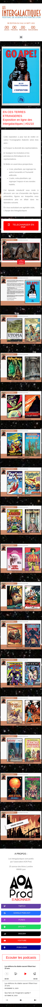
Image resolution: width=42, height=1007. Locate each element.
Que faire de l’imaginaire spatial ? (18, 993)
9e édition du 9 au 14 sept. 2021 (21, 23)
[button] (21, 37)
